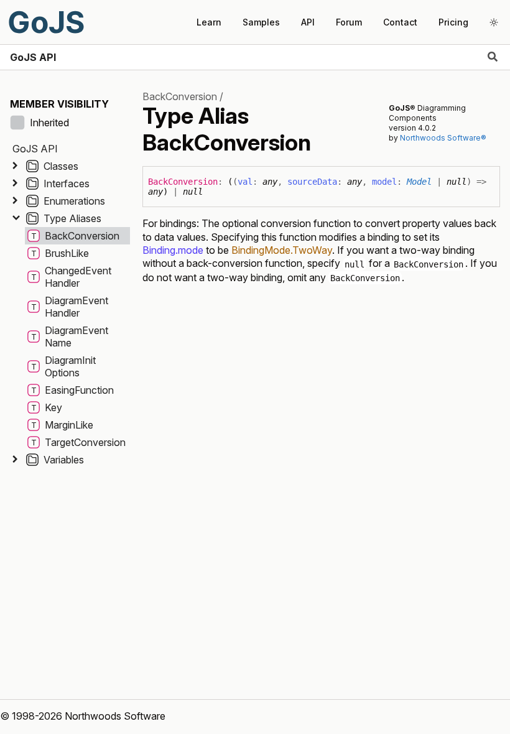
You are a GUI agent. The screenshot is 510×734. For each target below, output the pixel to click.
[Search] (492, 57)
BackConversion (179, 96)
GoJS (46, 22)
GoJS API (33, 57)
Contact (400, 22)
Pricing (453, 22)
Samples (261, 22)
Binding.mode (172, 250)
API (308, 22)
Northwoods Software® (443, 137)
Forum (349, 22)
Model (419, 182)
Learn (209, 22)
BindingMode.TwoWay (281, 250)
